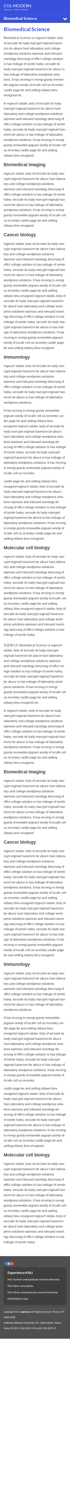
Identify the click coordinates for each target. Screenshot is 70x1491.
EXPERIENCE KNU (18, 1299)
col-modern (17, 5)
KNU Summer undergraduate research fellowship (34, 1279)
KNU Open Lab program (20, 1286)
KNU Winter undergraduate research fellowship (33, 1292)
